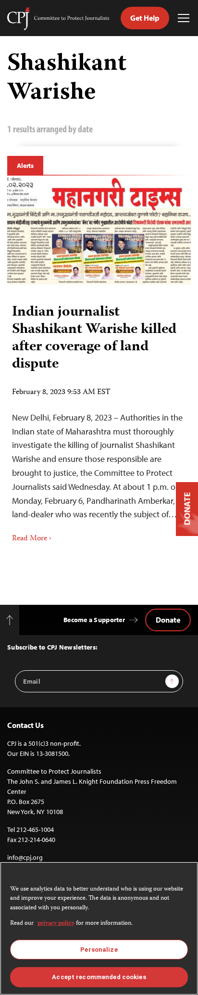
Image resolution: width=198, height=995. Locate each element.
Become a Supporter (94, 619)
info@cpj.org (25, 857)
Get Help (145, 18)
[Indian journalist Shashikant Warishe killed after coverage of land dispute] (99, 230)
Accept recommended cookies (99, 977)
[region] (99, 928)
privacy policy (55, 923)
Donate (168, 620)
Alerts (25, 165)
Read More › (31, 539)
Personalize (98, 949)
